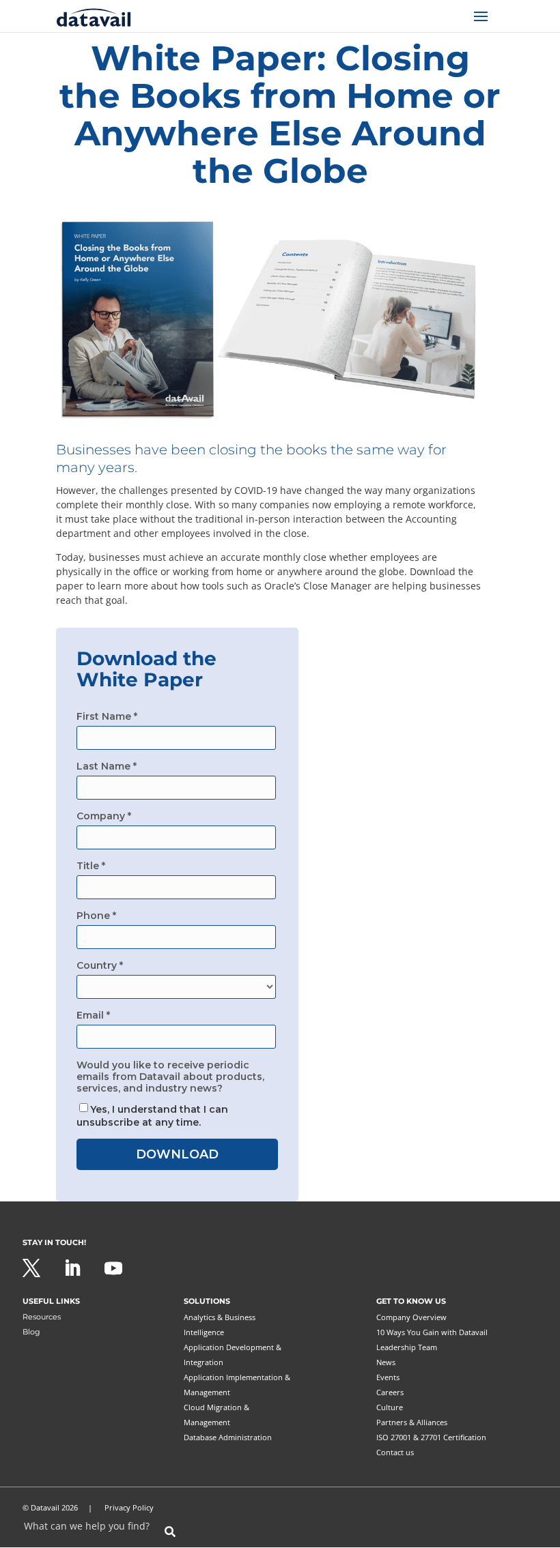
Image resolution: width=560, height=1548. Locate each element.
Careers (390, 1392)
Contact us (395, 1452)
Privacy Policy (129, 1507)
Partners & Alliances (411, 1422)
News (385, 1362)
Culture (389, 1407)
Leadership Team (406, 1347)
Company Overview (411, 1317)
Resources (42, 1316)
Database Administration (228, 1437)
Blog (31, 1332)
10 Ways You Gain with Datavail (432, 1332)
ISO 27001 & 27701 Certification (431, 1437)
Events (388, 1377)
